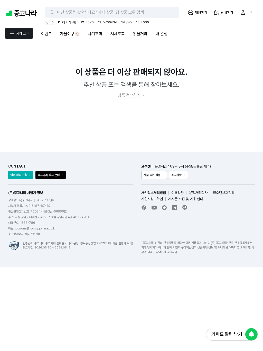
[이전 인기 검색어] (47, 22)
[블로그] (174, 207)
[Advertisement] (131, 125)
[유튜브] (154, 207)
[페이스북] (143, 207)
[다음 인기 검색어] (52, 22)
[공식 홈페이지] (184, 207)
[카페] (164, 207)
